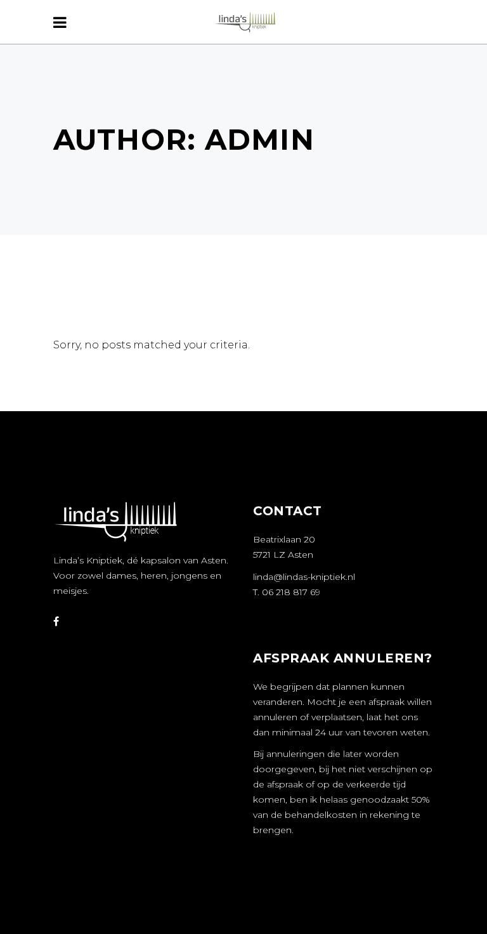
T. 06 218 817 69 (286, 592)
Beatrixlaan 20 (284, 539)
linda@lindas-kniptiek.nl (304, 576)
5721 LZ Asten (283, 554)
